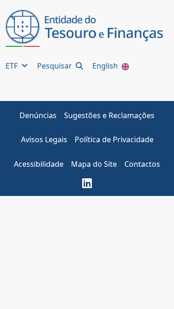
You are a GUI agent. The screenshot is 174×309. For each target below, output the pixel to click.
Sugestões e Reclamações (109, 115)
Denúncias (38, 115)
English (106, 66)
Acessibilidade (39, 164)
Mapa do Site (94, 164)
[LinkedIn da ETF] (87, 183)
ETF (12, 66)
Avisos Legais (44, 139)
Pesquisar (55, 66)
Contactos (142, 164)
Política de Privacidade (114, 139)
